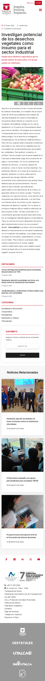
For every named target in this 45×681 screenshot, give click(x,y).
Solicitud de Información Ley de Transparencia (23, 594)
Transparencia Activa (12, 591)
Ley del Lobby (10, 597)
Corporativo (7, 312)
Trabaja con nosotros (13, 614)
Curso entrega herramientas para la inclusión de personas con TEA (21, 271)
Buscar (31, 3)
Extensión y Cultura (10, 318)
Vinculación (7, 321)
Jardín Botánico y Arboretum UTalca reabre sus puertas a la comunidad (22, 292)
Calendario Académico (13, 606)
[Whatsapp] (38, 103)
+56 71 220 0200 (13, 585)
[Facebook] (19, 103)
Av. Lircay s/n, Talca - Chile (17, 588)
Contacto (8, 609)
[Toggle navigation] (40, 9)
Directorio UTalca (11, 617)
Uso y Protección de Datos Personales (19, 600)
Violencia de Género (12, 603)
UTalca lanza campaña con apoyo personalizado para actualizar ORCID (22, 479)
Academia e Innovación (12, 29)
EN (37, 3)
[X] (28, 103)
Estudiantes (7, 315)
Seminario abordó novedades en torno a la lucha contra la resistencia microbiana (20, 281)
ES (40, 3)
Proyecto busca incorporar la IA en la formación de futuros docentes (22, 536)
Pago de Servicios (11, 611)
